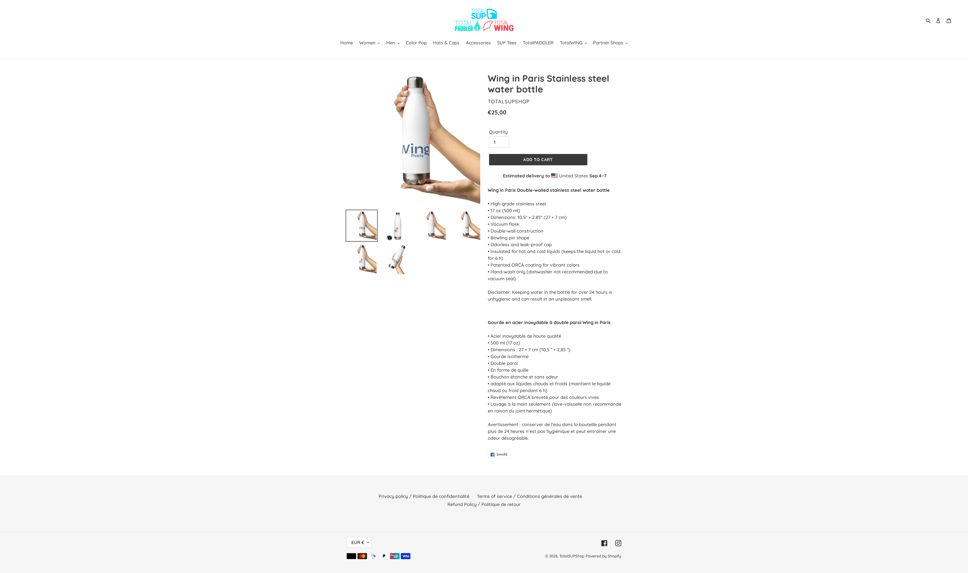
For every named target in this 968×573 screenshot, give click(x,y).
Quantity (498, 132)
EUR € (358, 542)
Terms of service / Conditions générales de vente (529, 496)
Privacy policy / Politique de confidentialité (424, 496)
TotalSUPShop (571, 556)
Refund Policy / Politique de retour (484, 504)
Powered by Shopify (603, 556)
